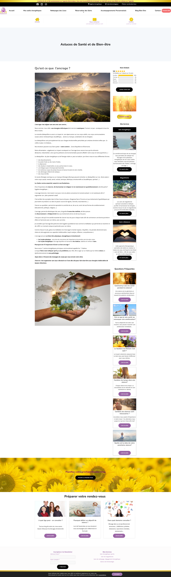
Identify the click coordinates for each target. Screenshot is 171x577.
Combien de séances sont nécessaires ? (124, 413)
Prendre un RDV (124, 117)
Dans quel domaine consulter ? (119, 520)
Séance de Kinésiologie (107, 562)
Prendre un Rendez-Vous (85, 477)
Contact (158, 11)
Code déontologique (112, 4)
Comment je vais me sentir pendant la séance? (125, 287)
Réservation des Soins (83, 11)
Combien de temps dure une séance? (124, 381)
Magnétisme (124, 178)
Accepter (117, 574)
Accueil (11, 11)
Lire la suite (50, 535)
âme (81, 257)
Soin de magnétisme (107, 556)
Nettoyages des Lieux (58, 11)
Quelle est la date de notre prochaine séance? (124, 444)
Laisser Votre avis (124, 89)
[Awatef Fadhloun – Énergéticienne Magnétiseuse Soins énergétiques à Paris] (3, 10)
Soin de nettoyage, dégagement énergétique (107, 559)
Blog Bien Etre (140, 11)
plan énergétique (47, 241)
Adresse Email (55, 554)
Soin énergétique (125, 130)
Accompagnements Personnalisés (113, 11)
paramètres (102, 575)
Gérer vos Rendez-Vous (129, 4)
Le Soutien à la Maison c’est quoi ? (124, 350)
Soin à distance (124, 222)
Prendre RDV (166, 10)
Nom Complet (55, 559)
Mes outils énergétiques (32, 11)
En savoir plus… (124, 169)
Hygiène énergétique (95, 4)
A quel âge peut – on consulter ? (50, 520)
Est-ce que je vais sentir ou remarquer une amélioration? (124, 318)
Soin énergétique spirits (107, 554)
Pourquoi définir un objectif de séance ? (85, 521)
